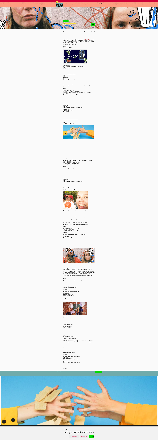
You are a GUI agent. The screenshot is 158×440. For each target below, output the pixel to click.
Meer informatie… (77, 433)
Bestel (93, 24)
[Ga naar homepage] (59, 4)
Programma (98, 3)
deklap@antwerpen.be (87, 39)
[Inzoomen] (1, 424)
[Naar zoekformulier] (101, 3)
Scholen (66, 21)
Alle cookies (92, 436)
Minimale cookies (84, 436)
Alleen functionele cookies (74, 436)
